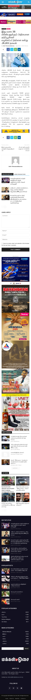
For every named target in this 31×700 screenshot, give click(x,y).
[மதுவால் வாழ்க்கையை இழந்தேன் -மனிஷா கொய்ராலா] (6, 586)
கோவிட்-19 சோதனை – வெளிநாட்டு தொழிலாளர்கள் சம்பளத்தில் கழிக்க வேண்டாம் (19, 462)
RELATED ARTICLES (7, 174)
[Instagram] (13, 688)
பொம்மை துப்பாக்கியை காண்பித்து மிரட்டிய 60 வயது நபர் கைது (8, 505)
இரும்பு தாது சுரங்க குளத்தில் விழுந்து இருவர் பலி (8, 148)
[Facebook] (8, 49)
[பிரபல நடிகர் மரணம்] (6, 601)
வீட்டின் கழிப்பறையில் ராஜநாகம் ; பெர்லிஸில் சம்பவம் (24, 148)
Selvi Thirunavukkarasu (8, 45)
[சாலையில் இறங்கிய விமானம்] (6, 454)
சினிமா (18, 501)
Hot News (8, 26)
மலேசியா (8, 28)
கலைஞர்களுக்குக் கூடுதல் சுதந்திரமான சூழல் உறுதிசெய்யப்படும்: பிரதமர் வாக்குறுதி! (20, 525)
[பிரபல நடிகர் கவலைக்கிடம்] (6, 594)
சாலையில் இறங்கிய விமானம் (17, 452)
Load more (14, 468)
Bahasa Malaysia (5, 484)
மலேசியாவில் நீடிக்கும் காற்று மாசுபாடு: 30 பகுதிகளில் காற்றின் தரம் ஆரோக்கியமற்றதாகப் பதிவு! (19, 558)
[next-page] (5, 207)
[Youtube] (21, 688)
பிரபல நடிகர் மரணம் (15, 599)
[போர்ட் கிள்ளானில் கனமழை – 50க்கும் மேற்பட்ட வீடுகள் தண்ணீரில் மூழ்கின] (22, 481)
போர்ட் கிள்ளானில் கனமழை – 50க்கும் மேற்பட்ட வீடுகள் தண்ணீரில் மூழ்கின (22, 488)
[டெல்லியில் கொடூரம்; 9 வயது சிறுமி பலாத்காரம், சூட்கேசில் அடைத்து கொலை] (6, 438)
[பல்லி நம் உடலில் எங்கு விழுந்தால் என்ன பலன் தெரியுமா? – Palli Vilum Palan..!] (6, 578)
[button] (2, 2)
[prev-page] (3, 207)
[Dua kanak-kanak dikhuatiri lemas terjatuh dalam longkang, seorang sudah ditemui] (8, 481)
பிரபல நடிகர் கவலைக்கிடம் (17, 591)
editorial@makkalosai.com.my (15, 677)
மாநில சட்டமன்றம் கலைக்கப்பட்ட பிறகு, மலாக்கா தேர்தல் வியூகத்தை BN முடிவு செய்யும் (19, 189)
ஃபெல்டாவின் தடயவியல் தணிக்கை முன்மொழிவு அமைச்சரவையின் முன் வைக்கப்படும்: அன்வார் (19, 550)
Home (3, 26)
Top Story (4, 182)
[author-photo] (15, 164)
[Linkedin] (19, 49)
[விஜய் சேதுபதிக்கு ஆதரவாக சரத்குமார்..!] (22, 497)
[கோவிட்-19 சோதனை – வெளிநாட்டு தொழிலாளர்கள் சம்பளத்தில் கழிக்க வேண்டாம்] (6, 462)
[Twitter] (11, 49)
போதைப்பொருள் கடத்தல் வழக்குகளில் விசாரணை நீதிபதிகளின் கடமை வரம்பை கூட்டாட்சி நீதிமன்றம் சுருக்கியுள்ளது (18, 199)
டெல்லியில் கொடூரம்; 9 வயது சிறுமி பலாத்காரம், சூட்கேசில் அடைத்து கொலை (19, 438)
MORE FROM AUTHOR (19, 174)
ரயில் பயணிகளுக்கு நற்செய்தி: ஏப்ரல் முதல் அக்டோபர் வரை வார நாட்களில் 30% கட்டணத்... (19, 446)
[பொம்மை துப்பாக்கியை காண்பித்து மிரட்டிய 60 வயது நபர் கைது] (8, 497)
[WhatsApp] (15, 49)
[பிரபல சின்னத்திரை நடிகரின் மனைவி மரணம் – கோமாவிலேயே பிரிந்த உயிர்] (6, 571)
